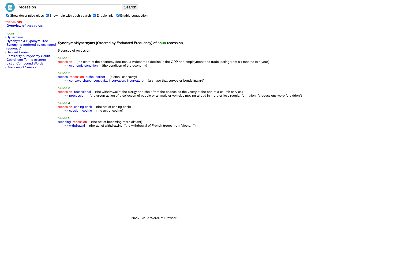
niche (90, 77)
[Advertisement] (24, 141)
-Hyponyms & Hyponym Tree (26, 41)
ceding (87, 110)
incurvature (135, 80)
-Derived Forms (17, 52)
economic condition (83, 65)
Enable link (105, 15)
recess (63, 77)
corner (100, 77)
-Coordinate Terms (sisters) (25, 59)
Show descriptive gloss (27, 15)
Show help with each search (70, 15)
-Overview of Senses (20, 67)
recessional (82, 92)
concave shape (80, 80)
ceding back (83, 107)
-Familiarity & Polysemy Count (27, 56)
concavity (100, 80)
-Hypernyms (14, 37)
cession (74, 110)
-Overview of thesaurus (24, 25)
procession (77, 95)
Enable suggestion (134, 15)
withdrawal (77, 125)
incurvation (117, 80)
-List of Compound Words (24, 63)
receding (64, 122)
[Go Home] (10, 11)
